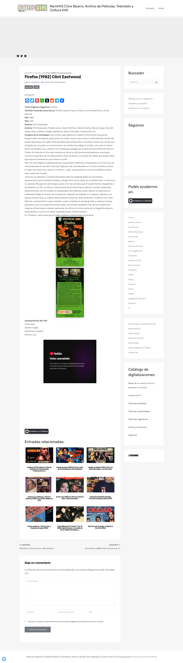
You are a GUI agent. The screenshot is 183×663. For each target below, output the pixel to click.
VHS (36, 87)
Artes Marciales (135, 232)
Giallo (131, 274)
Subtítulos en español (138, 108)
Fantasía (132, 270)
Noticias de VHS (136, 338)
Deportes (132, 435)
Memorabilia (134, 328)
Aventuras (133, 236)
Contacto (150, 8)
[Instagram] (25, 56)
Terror (131, 289)
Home (161, 8)
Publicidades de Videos (139, 347)
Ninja (130, 279)
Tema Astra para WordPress (144, 657)
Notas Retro (133, 333)
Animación (133, 227)
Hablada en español (137, 103)
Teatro (131, 293)
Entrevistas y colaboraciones (142, 323)
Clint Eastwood (59, 82)
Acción (38, 73)
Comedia (132, 255)
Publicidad (133, 343)
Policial (131, 284)
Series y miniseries (137, 427)
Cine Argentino (135, 251)
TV (129, 308)
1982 (42, 82)
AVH (52, 82)
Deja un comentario (32, 82)
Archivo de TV (134, 222)
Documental (134, 265)
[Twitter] (22, 56)
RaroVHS (29, 73)
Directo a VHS (134, 260)
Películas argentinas (138, 419)
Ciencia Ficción (135, 246)
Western (132, 303)
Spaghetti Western (137, 298)
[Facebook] (18, 56)
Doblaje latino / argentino (140, 98)
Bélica (131, 241)
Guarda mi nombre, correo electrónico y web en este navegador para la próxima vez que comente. (65, 621)
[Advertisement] (91, 35)
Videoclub (133, 352)
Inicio (131, 217)
